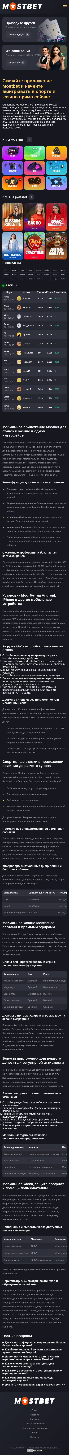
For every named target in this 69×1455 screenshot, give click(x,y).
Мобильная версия (35, 1423)
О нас (34, 1410)
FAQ (34, 1432)
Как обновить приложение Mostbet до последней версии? (27, 1379)
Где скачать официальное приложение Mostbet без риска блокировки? (34, 1344)
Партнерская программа (34, 1428)
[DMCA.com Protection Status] (34, 1451)
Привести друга (16, 34)
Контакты (34, 1419)
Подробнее (14, 62)
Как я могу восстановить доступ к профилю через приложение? (32, 1372)
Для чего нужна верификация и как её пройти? (35, 1384)
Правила (34, 1414)
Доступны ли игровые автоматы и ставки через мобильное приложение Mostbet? (30, 1358)
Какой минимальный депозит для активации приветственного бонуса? (32, 1351)
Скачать (34, 1437)
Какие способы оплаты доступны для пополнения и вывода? (28, 1365)
